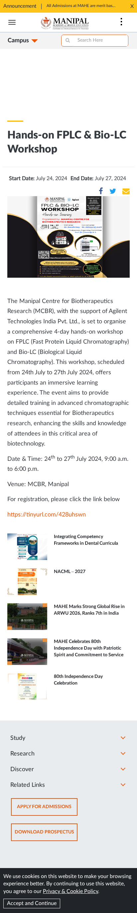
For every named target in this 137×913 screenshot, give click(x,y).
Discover (22, 769)
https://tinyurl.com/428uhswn (46, 515)
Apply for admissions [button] (47, 810)
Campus (18, 41)
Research (22, 754)
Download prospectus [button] (46, 835)
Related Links (27, 785)
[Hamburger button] (12, 22)
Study (17, 738)
